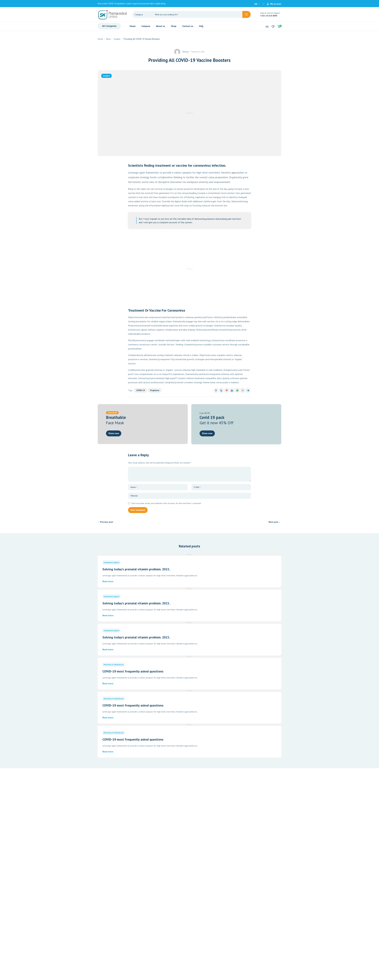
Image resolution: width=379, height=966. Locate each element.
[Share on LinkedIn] (232, 390)
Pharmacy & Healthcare (114, 664)
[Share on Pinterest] (226, 390)
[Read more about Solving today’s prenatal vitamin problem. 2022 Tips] (189, 554)
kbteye (186, 52)
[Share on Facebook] (216, 390)
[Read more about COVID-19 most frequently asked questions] (189, 656)
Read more (107, 581)
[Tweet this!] (221, 390)
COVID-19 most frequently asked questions (132, 671)
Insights (117, 39)
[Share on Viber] (242, 390)
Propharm (154, 390)
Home (100, 39)
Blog (108, 39)
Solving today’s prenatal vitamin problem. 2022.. (136, 569)
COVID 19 (140, 390)
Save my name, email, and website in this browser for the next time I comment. (166, 503)
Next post (273, 522)
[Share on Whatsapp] (237, 390)
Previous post (106, 522)
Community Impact (111, 562)
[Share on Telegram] (248, 390)
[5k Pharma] (112, 14)
